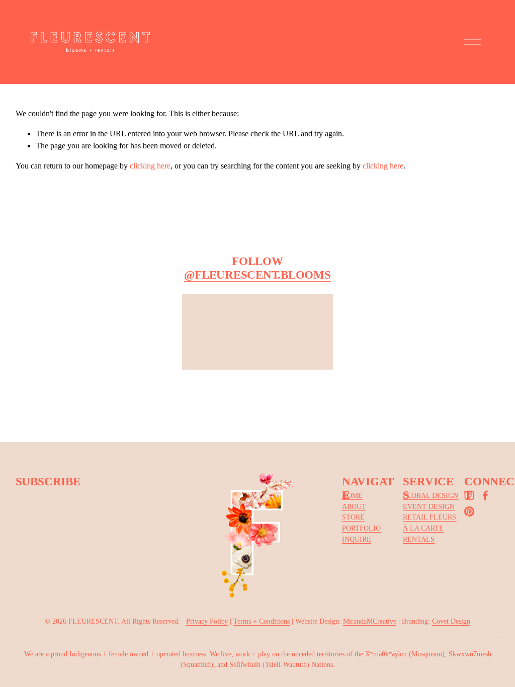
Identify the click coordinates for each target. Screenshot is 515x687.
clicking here (150, 165)
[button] (106, 359)
